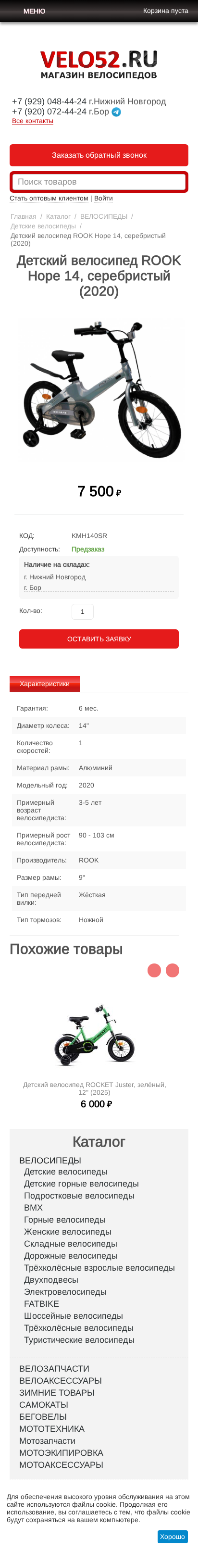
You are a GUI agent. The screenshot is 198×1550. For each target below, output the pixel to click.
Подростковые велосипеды (79, 1195)
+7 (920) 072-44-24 (49, 111)
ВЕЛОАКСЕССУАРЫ (60, 1381)
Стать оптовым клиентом (49, 198)
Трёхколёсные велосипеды (79, 1328)
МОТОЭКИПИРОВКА (61, 1453)
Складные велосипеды (70, 1244)
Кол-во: (30, 610)
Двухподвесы (51, 1280)
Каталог (58, 216)
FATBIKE (41, 1304)
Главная (24, 216)
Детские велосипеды (43, 226)
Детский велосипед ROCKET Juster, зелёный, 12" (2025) (94, 1088)
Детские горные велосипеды (81, 1183)
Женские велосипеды (67, 1232)
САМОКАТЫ (43, 1405)
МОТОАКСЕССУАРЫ (61, 1465)
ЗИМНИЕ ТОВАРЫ (57, 1393)
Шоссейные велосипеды (73, 1316)
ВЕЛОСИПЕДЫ (103, 216)
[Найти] (178, 182)
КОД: (27, 535)
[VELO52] (104, 64)
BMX (33, 1207)
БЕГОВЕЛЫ (43, 1417)
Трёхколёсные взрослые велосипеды (99, 1268)
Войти (103, 198)
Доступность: (39, 549)
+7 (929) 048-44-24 (49, 101)
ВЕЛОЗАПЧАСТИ (54, 1369)
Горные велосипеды (65, 1220)
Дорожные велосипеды (71, 1256)
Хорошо (172, 1536)
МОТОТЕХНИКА (52, 1429)
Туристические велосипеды (79, 1340)
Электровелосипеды (65, 1292)
